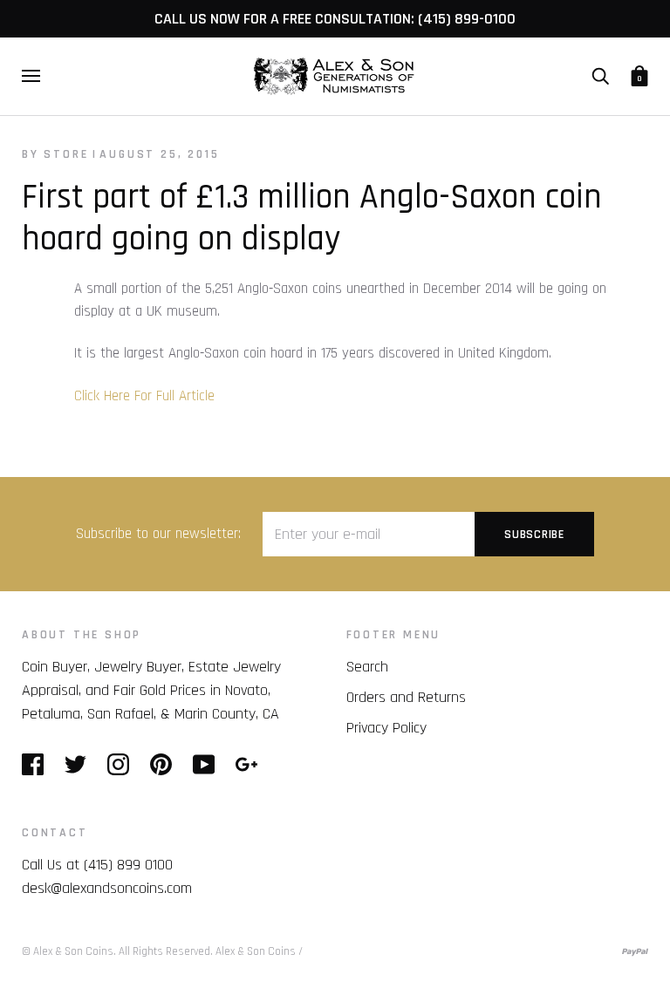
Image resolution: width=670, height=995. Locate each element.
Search (367, 667)
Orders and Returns (406, 697)
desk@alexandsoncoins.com (107, 888)
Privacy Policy (386, 728)
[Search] (600, 76)
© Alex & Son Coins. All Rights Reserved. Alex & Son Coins (159, 951)
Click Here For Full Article (144, 395)
